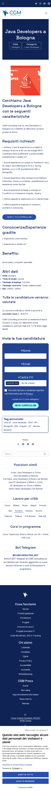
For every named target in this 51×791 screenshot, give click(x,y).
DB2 (16, 426)
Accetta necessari (25, 781)
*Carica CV (25, 377)
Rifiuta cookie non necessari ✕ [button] (36, 730)
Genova (29, 511)
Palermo (8, 516)
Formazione (25, 618)
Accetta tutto (25, 775)
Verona (38, 511)
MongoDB (8, 426)
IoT (30, 426)
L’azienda (25, 647)
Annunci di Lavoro (25, 627)
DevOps (37, 426)
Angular (23, 426)
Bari (10, 511)
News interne (26, 699)
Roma (25, 505)
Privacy (29, 394)
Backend (7, 430)
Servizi (26, 609)
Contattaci (25, 652)
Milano (16, 505)
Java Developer (32, 47)
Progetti (25, 622)
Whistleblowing (25, 674)
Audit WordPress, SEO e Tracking (25, 635)
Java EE (8, 422)
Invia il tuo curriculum (19, 217)
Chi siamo (25, 643)
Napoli (33, 505)
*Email (25, 364)
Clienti (25, 656)
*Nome (25, 350)
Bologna (16, 47)
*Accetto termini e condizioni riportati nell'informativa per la (24, 392)
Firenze (42, 505)
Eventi (25, 686)
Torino (7, 505)
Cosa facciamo (25, 604)
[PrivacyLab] (16, 768)
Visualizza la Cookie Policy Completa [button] (17, 765)
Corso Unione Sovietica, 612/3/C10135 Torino (25, 719)
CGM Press (25, 681)
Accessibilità (25, 665)
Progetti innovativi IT (25, 631)
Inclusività (25, 669)
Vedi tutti (42, 516)
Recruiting (25, 690)
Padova (18, 516)
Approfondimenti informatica (25, 694)
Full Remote (30, 516)
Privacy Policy (25, 661)
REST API (33, 422)
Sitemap (25, 703)
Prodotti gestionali (26, 613)
